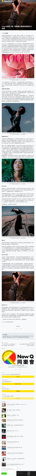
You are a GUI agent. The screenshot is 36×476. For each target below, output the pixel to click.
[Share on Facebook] (17, 329)
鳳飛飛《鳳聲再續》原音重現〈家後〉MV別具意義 (15, 436)
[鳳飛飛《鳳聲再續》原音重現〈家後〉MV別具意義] (4, 437)
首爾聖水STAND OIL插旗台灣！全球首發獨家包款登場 (15, 458)
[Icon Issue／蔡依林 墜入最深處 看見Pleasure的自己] (4, 465)
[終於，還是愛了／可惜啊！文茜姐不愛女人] (4, 410)
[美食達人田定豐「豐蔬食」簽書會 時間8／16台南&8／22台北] (4, 405)
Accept (4, 473)
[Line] (20, 369)
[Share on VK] (21, 329)
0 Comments (12, 405)
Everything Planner (18, 383)
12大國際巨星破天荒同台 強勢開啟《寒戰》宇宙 (14, 447)
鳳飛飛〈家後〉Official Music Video (12, 430)
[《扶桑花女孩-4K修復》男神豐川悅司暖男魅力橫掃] (4, 453)
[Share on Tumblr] (19, 329)
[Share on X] (15, 329)
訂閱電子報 (18, 391)
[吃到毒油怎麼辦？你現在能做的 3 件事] (4, 442)
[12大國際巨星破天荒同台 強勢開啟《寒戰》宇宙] (4, 448)
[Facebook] (16, 369)
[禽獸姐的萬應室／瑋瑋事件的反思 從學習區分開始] (4, 420)
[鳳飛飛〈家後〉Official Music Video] (4, 431)
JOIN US (18, 376)
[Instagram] (18, 369)
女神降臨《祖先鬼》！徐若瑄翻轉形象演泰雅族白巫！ (15, 425)
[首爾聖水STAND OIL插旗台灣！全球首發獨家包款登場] (4, 459)
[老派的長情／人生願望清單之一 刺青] (4, 415)
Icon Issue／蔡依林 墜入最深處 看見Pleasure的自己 (15, 464)
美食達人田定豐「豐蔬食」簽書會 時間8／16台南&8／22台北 (17, 404)
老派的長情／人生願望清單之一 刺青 (13, 415)
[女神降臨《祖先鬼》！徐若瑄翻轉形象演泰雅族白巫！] (4, 426)
